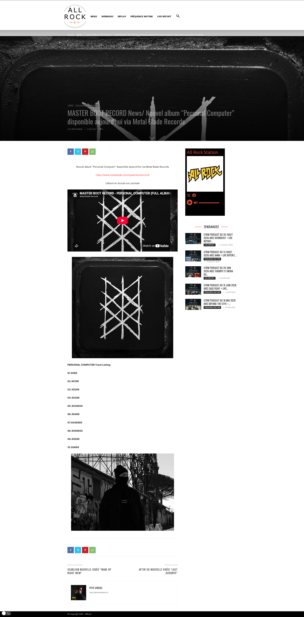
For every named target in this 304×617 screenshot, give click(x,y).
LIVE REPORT (210, 245)
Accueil (70, 35)
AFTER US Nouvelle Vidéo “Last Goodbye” (158, 571)
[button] (6, 613)
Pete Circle (77, 129)
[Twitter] (78, 151)
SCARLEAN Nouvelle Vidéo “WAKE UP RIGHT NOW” (89, 571)
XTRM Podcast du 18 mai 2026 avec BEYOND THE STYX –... (220, 302)
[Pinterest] (85, 151)
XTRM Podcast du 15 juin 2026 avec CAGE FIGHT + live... (220, 286)
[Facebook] (70, 151)
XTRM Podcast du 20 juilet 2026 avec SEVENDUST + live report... (218, 238)
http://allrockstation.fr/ (98, 592)
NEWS (79, 35)
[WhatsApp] (92, 151)
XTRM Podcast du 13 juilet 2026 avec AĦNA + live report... (220, 253)
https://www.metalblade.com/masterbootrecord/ (122, 174)
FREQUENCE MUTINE (212, 259)
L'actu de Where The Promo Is (98, 35)
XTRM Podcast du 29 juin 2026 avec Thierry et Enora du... (218, 271)
